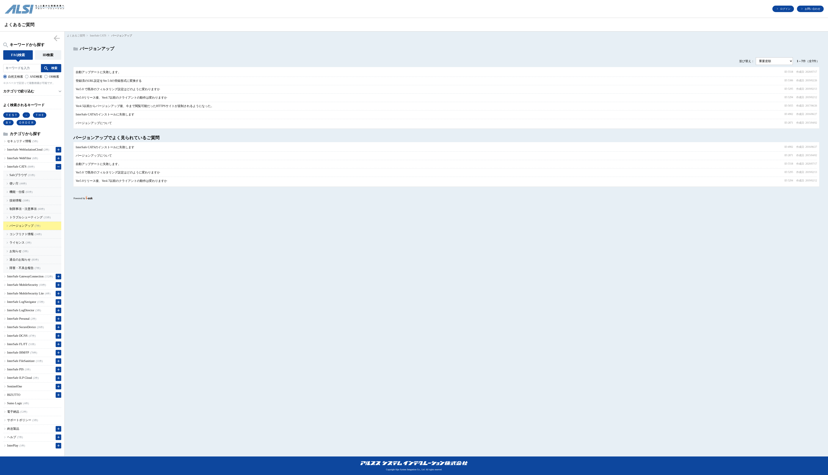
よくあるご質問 (76, 35)
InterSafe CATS (98, 35)
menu (56, 38)
